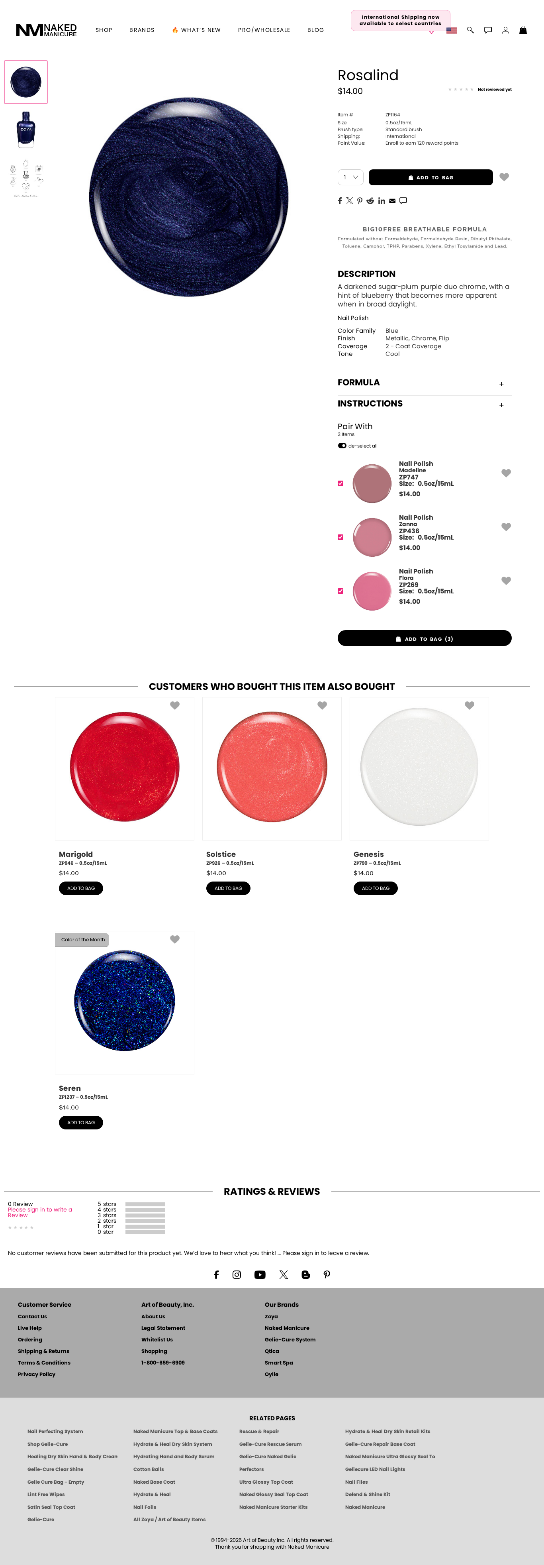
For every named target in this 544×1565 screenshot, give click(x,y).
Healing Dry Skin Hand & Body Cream (72, 1456)
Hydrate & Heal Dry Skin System (172, 1444)
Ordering (30, 1340)
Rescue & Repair (259, 1431)
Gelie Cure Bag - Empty (55, 1482)
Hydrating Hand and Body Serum (174, 1456)
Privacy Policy (36, 1374)
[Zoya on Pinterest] (326, 1274)
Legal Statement (163, 1328)
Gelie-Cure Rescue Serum (270, 1444)
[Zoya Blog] (305, 1274)
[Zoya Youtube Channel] (260, 1274)
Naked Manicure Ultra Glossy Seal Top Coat (390, 1456)
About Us (153, 1317)
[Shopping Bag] (523, 31)
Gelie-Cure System (290, 1340)
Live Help (30, 1328)
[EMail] (392, 200)
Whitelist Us (157, 1340)
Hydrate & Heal (152, 1494)
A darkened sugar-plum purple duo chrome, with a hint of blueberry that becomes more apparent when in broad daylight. (423, 295)
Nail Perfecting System (55, 1431)
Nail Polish (353, 318)
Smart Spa (279, 1363)
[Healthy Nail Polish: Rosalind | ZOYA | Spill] (26, 82)
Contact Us (32, 1317)
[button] (46, 30)
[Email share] (392, 200)
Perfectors (251, 1469)
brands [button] (142, 30)
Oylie (271, 1374)
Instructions (370, 403)
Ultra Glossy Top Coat (266, 1482)
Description (367, 274)
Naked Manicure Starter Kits (273, 1507)
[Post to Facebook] (340, 200)
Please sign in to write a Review (40, 1212)
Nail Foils (145, 1507)
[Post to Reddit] (370, 200)
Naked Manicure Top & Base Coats (175, 1431)
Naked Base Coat (154, 1482)
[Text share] (403, 200)
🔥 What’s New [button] (196, 30)
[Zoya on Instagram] (237, 1274)
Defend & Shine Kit (367, 1494)
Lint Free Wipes (46, 1494)
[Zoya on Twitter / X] (283, 1274)
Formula (359, 382)
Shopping (154, 1351)
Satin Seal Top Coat (51, 1507)
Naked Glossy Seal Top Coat (273, 1494)
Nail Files (356, 1482)
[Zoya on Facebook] (216, 1274)
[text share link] (403, 200)
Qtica (272, 1351)
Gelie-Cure (40, 1519)
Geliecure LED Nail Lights (375, 1469)
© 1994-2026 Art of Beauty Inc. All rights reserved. (272, 1544)
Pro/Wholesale (264, 30)
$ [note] (409, 494)
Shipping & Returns (43, 1351)
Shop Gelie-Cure (47, 1444)
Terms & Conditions (44, 1363)
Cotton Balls (148, 1469)
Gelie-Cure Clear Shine (55, 1469)
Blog (316, 30)
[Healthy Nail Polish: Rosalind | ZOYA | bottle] (26, 130)
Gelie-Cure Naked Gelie (267, 1456)
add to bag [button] (411, 177)
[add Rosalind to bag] (504, 177)
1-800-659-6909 (163, 1363)
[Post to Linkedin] (381, 200)
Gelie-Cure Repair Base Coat (380, 1444)
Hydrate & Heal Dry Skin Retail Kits (388, 1431)
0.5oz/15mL (375, 122)
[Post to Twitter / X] (350, 200)
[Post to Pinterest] (360, 200)
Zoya (271, 1317)
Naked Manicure (287, 1328)
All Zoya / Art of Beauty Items (169, 1519)
